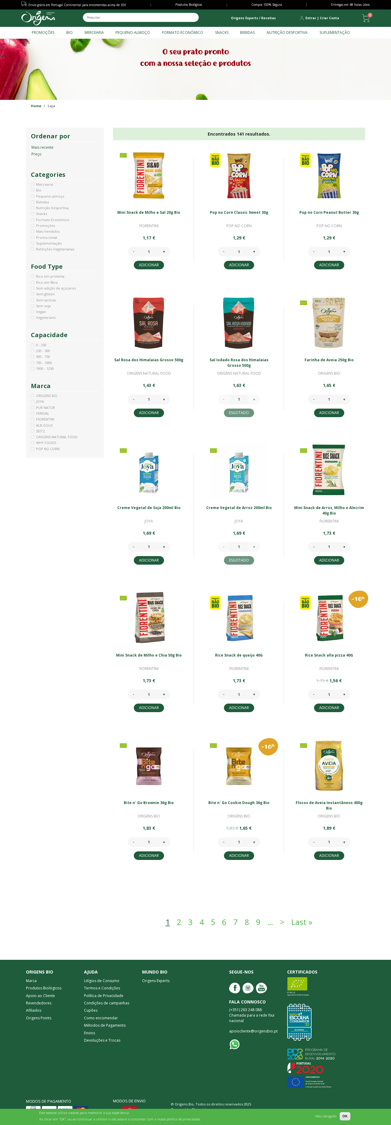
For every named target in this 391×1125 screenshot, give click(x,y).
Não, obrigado (325, 1116)
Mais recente (42, 147)
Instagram (248, 988)
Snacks (221, 32)
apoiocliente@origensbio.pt (253, 1031)
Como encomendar (101, 1018)
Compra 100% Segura (266, 4)
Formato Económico (182, 32)
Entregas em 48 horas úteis (350, 4)
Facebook (234, 988)
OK (345, 1116)
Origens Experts (156, 980)
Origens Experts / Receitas (253, 18)
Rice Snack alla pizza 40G (329, 655)
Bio (69, 32)
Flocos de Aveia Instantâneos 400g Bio (329, 805)
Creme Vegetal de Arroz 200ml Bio (239, 507)
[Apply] (204, 19)
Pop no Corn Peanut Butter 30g (329, 212)
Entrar (310, 18)
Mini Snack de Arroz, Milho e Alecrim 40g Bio (329, 510)
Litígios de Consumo (101, 980)
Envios (89, 1033)
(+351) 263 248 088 (245, 1009)
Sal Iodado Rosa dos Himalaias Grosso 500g (239, 362)
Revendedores (38, 1003)
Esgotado (239, 412)
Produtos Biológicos (188, 4)
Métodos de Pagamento (105, 1025)
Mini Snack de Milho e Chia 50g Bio (149, 655)
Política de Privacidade (103, 995)
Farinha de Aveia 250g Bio (329, 359)
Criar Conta (329, 18)
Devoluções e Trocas (102, 1040)
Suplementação (335, 32)
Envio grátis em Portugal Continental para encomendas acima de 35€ (77, 5)
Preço (39, 154)
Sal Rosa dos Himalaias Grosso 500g (148, 359)
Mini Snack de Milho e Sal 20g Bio (148, 212)
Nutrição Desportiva (287, 32)
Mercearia (94, 32)
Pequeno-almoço (132, 32)
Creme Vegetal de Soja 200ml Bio (149, 507)
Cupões (90, 1010)
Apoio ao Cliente (40, 995)
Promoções (43, 32)
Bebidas (247, 32)
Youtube (261, 988)
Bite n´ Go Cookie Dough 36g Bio (238, 802)
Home (36, 106)
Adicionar (149, 265)
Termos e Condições (102, 988)
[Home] (38, 18)
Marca (31, 980)
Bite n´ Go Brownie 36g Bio (149, 802)
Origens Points (38, 1018)
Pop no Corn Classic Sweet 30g (239, 212)
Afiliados (33, 1010)
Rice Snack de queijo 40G (239, 655)
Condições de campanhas (106, 1003)
